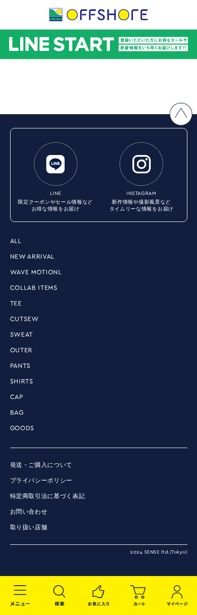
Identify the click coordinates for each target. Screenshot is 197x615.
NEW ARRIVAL (32, 257)
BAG (17, 413)
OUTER (21, 350)
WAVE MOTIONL (36, 272)
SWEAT (21, 335)
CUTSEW (24, 319)
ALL (16, 241)
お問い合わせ (29, 512)
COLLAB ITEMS (34, 288)
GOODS (22, 428)
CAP (16, 397)
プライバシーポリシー (41, 481)
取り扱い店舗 (29, 528)
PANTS (20, 366)
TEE (16, 303)
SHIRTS (21, 381)
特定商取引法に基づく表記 (47, 496)
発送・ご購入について (41, 465)
